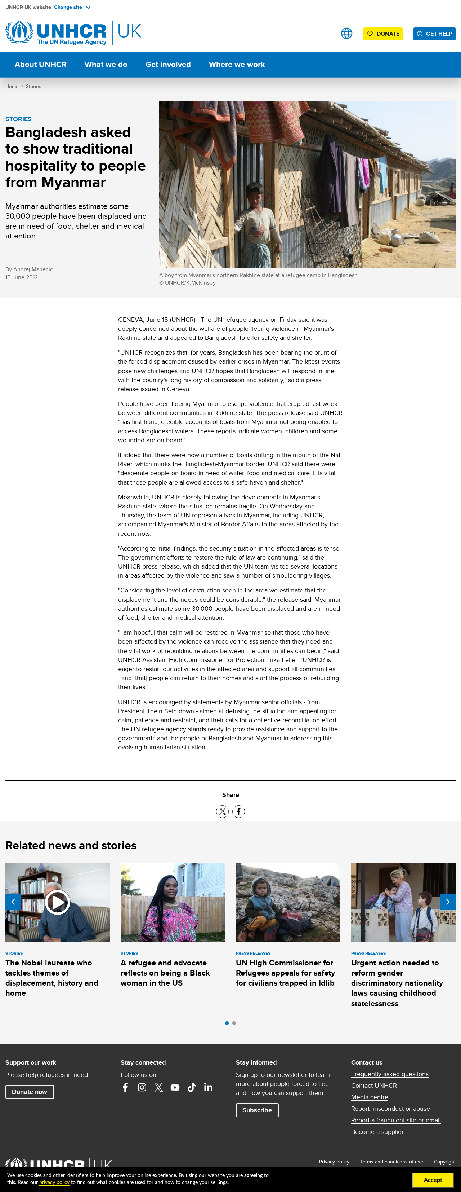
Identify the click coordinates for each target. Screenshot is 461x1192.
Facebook (125, 1087)
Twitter (158, 1087)
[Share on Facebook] (238, 811)
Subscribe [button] (257, 1110)
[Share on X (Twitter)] (222, 811)
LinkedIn (208, 1087)
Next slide (448, 902)
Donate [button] (388, 34)
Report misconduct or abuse (390, 1109)
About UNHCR (41, 64)
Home (12, 86)
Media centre (369, 1097)
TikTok (191, 1087)
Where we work (237, 64)
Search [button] (324, 33)
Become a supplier (377, 1132)
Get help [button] (439, 34)
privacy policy (54, 1182)
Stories (33, 86)
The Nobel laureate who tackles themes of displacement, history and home (51, 978)
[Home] (55, 33)
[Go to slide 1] (228, 1025)
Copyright (445, 1161)
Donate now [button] (29, 1091)
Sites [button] (347, 33)
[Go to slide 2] (236, 1025)
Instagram (142, 1087)
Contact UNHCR (374, 1086)
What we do (106, 64)
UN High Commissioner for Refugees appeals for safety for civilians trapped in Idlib (285, 973)
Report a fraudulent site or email (396, 1120)
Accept (433, 1180)
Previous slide (13, 902)
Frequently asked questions (390, 1074)
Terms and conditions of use (391, 1161)
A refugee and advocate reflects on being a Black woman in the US (165, 973)
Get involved (168, 64)
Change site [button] (68, 7)
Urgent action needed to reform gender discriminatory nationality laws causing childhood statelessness (397, 983)
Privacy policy (334, 1161)
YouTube (175, 1087)
